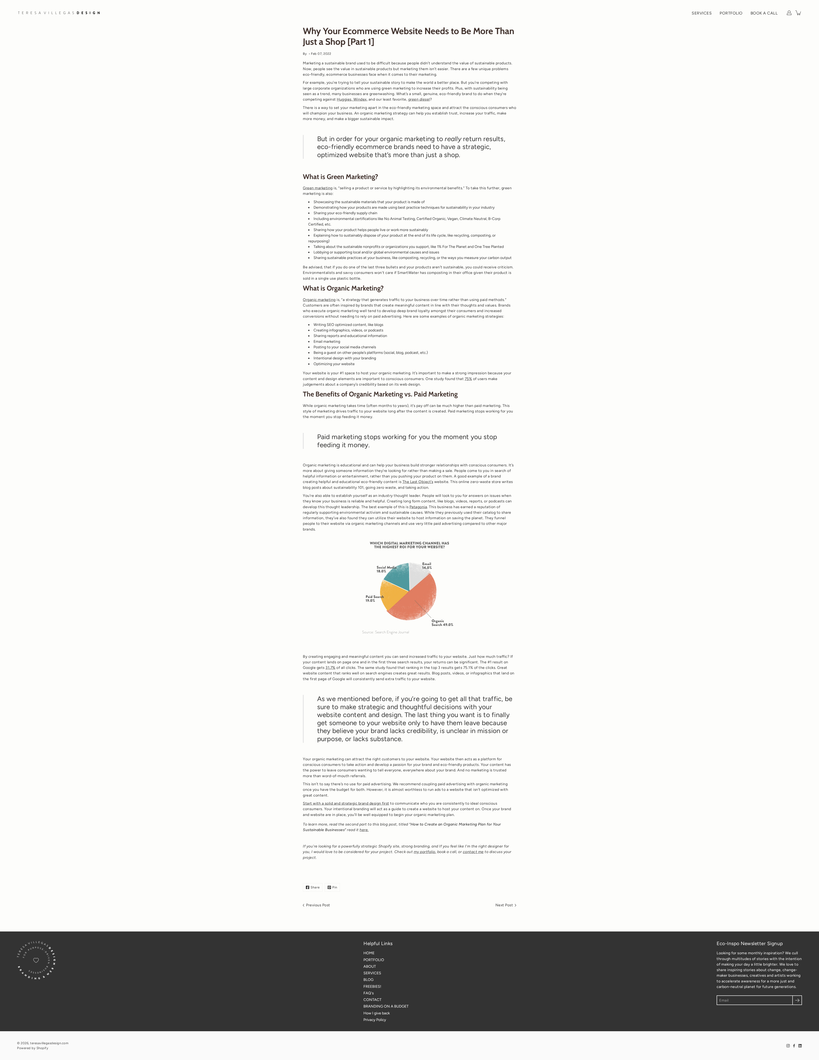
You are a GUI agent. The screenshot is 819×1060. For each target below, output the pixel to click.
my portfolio (424, 851)
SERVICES (702, 13)
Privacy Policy (374, 1019)
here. (364, 829)
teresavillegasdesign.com (49, 1043)
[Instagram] (788, 1045)
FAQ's (368, 993)
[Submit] (797, 1000)
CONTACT (372, 999)
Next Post (504, 905)
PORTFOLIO (731, 13)
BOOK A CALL (764, 13)
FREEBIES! (372, 986)
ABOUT (369, 966)
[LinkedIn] (800, 1045)
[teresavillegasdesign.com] (59, 12)
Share (315, 887)
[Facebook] (794, 1045)
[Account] (789, 12)
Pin (334, 887)
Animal (396, 218)
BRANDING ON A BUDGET (386, 1006)
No (387, 218)
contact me (473, 851)
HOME (369, 953)
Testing (408, 218)
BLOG (368, 979)
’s (432, 481)
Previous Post (318, 905)
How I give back (376, 1013)
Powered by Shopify (32, 1048)
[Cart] (798, 12)
